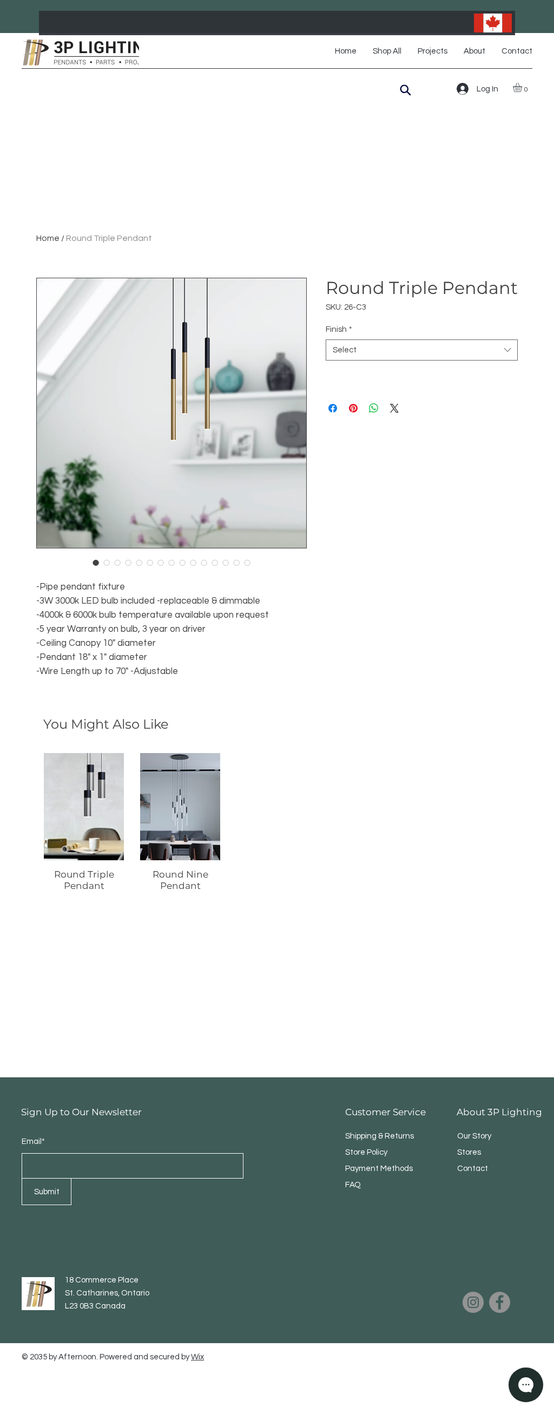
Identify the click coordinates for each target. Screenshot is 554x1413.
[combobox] (422, 350)
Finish (339, 329)
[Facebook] (499, 1302)
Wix (197, 1357)
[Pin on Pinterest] (353, 408)
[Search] (405, 89)
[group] (277, 822)
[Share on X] (394, 408)
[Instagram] (473, 1302)
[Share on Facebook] (332, 408)
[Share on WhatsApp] (373, 408)
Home (48, 238)
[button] (523, 87)
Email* (33, 1141)
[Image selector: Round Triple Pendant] (95, 562)
